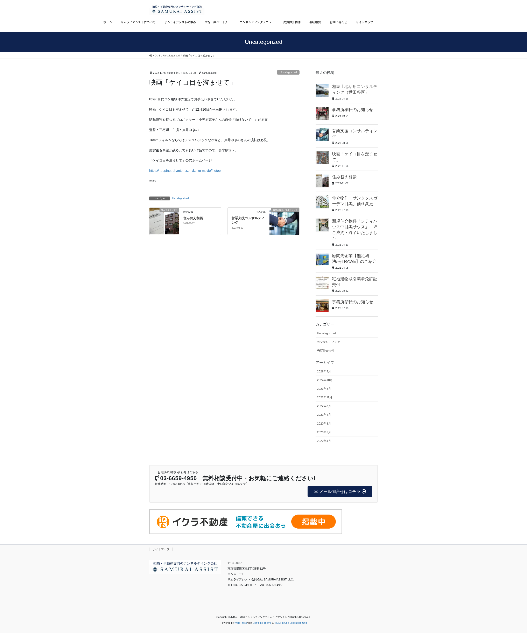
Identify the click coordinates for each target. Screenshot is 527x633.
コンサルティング (328, 342)
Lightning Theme (262, 622)
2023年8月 (324, 388)
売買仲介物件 (325, 350)
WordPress (240, 622)
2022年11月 (324, 397)
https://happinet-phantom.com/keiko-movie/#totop (185, 170)
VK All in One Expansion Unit (290, 622)
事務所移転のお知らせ (352, 109)
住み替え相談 (193, 218)
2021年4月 (324, 414)
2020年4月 (324, 440)
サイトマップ (161, 549)
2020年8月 (324, 423)
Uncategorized (288, 72)
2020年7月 (324, 432)
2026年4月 (324, 371)
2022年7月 (324, 406)
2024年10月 (325, 380)
